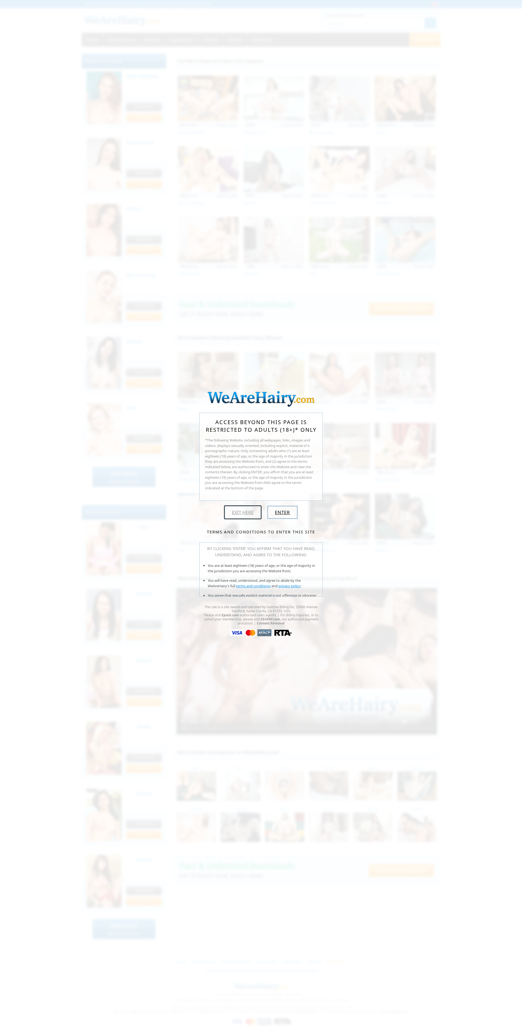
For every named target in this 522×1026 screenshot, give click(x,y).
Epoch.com (230, 615)
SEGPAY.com (270, 619)
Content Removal (271, 623)
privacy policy (289, 585)
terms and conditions (253, 585)
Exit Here (243, 512)
